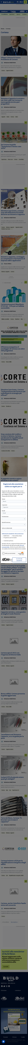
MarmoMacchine (17, 535)
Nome (3, 499)
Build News (6, 535)
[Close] (26, 485)
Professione (5, 516)
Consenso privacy (8, 540)
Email (3, 510)
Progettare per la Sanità (10, 537)
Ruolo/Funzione (6, 522)
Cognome (4, 505)
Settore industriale (7, 528)
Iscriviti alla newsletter (19, 559)
